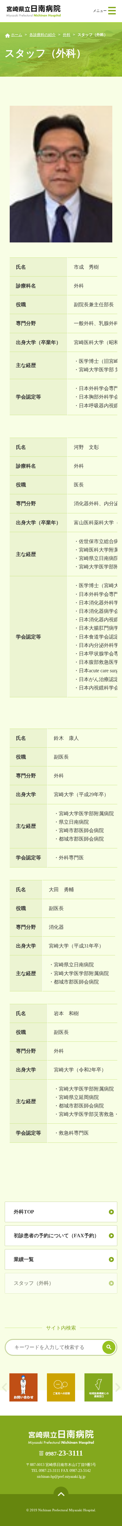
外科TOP (24, 1211)
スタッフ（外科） (34, 1283)
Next (117, 1387)
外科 (66, 35)
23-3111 (64, 1453)
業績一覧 (24, 1259)
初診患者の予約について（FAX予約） (56, 1235)
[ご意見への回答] (61, 1387)
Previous (4, 1387)
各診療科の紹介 (42, 35)
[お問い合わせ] (23, 1387)
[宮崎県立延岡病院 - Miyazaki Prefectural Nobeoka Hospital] (33, 11)
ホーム (16, 35)
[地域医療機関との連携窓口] (98, 1387)
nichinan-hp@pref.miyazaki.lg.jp (61, 1476)
